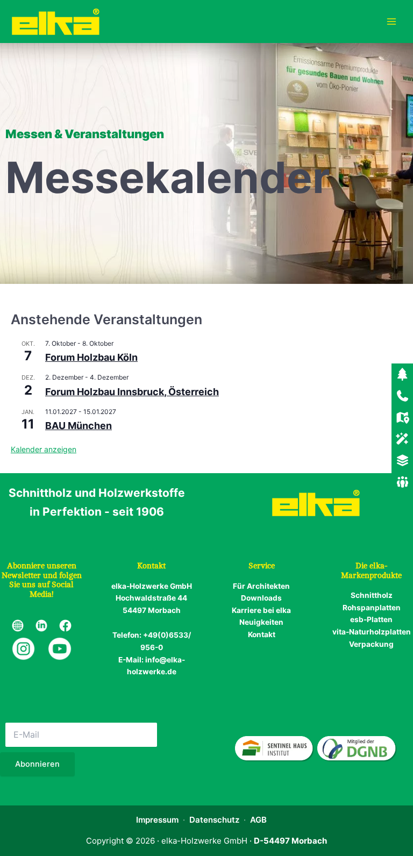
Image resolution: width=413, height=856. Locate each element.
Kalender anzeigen (43, 449)
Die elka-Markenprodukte (371, 570)
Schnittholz (372, 595)
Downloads (261, 598)
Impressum (157, 820)
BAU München (78, 425)
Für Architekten (261, 586)
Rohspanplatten (372, 607)
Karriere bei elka (261, 610)
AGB (258, 820)
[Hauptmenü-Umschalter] (392, 22)
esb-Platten (371, 619)
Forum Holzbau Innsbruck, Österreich (132, 391)
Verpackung (371, 644)
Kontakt (261, 634)
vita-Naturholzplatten (371, 631)
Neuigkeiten (261, 622)
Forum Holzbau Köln (91, 357)
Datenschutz (214, 820)
